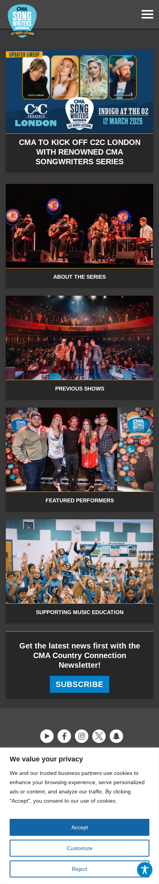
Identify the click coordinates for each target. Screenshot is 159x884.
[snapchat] (116, 736)
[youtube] (47, 736)
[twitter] (99, 736)
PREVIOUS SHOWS (79, 389)
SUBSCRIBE (79, 684)
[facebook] (64, 736)
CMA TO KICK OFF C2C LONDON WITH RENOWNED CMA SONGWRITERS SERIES (79, 152)
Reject (79, 869)
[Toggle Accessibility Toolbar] (144, 869)
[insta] (81, 736)
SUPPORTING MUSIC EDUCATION (79, 612)
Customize (80, 848)
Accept (79, 827)
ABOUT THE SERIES (79, 277)
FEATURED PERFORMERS (80, 500)
